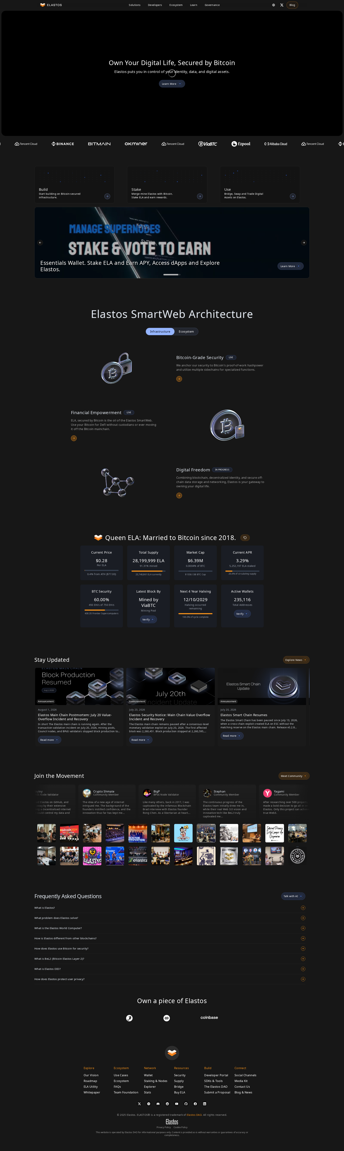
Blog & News (243, 1092)
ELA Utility (91, 1087)
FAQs (117, 1087)
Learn (193, 5)
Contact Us (242, 1087)
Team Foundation (126, 1092)
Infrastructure (160, 331)
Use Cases (121, 1075)
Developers (155, 5)
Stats (147, 1092)
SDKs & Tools (213, 1081)
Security (180, 1075)
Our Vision (91, 1075)
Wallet (148, 1075)
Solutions (134, 5)
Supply (179, 1081)
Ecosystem (176, 5)
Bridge (178, 1087)
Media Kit (241, 1081)
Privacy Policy (164, 1127)
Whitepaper (92, 1092)
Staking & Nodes (156, 1081)
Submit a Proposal (217, 1092)
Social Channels (246, 1075)
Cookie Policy (180, 1127)
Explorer (150, 1087)
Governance (212, 5)
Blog (292, 5)
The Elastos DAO (216, 1087)
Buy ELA (179, 1092)
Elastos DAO (194, 1114)
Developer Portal (216, 1075)
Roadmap (90, 1081)
